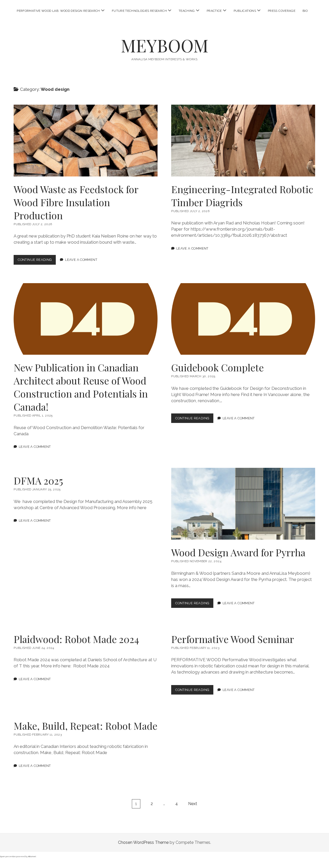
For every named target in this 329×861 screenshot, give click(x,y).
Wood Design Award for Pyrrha (243, 504)
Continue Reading (37, 261)
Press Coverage (281, 11)
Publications (245, 11)
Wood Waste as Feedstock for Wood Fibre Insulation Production (86, 140)
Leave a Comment (81, 260)
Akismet (32, 856)
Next (192, 803)
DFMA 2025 (38, 480)
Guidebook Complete (243, 319)
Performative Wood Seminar (232, 639)
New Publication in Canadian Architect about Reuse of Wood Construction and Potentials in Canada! (86, 319)
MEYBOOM (164, 45)
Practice (214, 11)
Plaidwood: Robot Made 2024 (76, 639)
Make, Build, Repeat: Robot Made (85, 725)
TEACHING (187, 11)
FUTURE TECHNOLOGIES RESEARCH (139, 11)
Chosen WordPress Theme (143, 842)
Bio (305, 11)
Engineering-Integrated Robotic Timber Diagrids (243, 140)
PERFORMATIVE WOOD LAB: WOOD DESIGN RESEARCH (58, 11)
